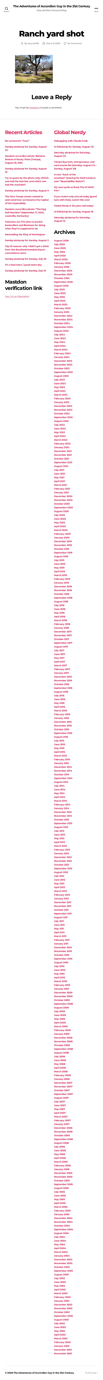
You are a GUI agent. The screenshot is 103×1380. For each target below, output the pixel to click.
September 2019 (63, 552)
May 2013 (59, 838)
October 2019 (61, 549)
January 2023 (61, 402)
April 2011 (59, 932)
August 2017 (61, 646)
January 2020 (61, 537)
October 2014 (61, 774)
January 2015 (61, 763)
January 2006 (61, 1169)
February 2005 (62, 1210)
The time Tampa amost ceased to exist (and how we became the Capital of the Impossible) (26, 200)
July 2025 (59, 289)
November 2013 (63, 816)
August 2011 (61, 917)
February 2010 (62, 985)
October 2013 (61, 819)
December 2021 (63, 451)
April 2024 (60, 346)
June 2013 (59, 834)
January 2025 (61, 312)
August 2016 (61, 691)
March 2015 (60, 755)
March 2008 (61, 1071)
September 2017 (63, 643)
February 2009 (62, 1030)
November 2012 (63, 861)
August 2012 (61, 872)
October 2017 (61, 639)
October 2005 (62, 1180)
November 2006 (63, 1131)
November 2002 (63, 1308)
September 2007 (63, 1094)
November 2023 (63, 364)
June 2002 (60, 1327)
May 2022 (59, 432)
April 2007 (60, 1113)
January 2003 (61, 1301)
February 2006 (62, 1165)
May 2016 (59, 703)
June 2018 (59, 609)
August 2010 (61, 962)
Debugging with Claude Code (71, 140)
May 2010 (59, 973)
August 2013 (61, 827)
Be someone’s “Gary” (17, 140)
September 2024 (63, 327)
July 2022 (59, 424)
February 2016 (62, 714)
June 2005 (60, 1195)
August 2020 (61, 511)
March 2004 (61, 1252)
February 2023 (62, 398)
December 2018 (63, 586)
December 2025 (63, 270)
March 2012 (60, 891)
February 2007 (62, 1120)
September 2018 (63, 597)
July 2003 (59, 1278)
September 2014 (63, 778)
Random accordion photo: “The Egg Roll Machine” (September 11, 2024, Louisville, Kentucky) (25, 212)
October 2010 (61, 955)
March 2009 (60, 1026)
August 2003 (61, 1274)
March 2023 (60, 394)
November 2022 (63, 409)
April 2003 (60, 1289)
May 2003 (59, 1285)
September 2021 (63, 462)
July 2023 (59, 379)
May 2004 (59, 1244)
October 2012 (61, 864)
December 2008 (63, 1037)
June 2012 (59, 879)
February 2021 (62, 488)
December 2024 (63, 315)
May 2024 (59, 342)
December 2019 (63, 541)
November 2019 (63, 545)
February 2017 (62, 669)
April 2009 (60, 1022)
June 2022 (60, 428)
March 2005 (60, 1207)
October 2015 (61, 729)
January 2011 (61, 943)
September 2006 (63, 1139)
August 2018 (61, 601)
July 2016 (59, 695)
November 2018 (63, 590)
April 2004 (60, 1248)
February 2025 (62, 308)
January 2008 (62, 1079)
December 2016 (63, 676)
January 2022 (61, 447)
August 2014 (61, 782)
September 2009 (63, 1004)
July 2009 (59, 1011)
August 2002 (61, 1319)
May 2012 (59, 883)
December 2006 (63, 1128)
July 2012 (59, 876)
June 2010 (59, 970)
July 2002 (59, 1323)
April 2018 (59, 616)
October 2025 (62, 278)
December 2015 (63, 722)
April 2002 (60, 1334)
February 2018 (62, 624)
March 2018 (60, 620)
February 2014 (62, 804)
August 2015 (61, 737)
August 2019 (61, 556)
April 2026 (59, 255)
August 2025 (61, 285)
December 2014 (63, 767)
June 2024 (60, 338)
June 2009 (60, 1015)
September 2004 (63, 1229)
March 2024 (60, 349)
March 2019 (60, 575)
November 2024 (63, 319)
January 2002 (61, 1346)
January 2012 (61, 898)
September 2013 (63, 823)
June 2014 (59, 789)
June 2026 (60, 248)
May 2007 (59, 1109)
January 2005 (61, 1214)
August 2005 (61, 1188)
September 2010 (63, 958)
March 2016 (60, 710)
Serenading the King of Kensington (25, 234)
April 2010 (59, 977)
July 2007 (59, 1101)
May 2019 (59, 567)
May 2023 (59, 387)
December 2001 (63, 1349)
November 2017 (63, 635)
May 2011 (59, 928)
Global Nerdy (70, 132)
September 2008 (63, 1049)
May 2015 (59, 748)
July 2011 (59, 921)
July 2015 (59, 740)
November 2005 (63, 1176)
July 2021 (59, 470)
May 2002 (59, 1331)
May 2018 (59, 612)
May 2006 (59, 1154)
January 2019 (61, 582)
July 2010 (59, 966)
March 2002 (60, 1338)
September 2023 (63, 372)
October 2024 (62, 323)
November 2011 (62, 906)
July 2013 (59, 831)
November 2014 (63, 770)
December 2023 (63, 361)
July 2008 (59, 1056)
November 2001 (63, 1353)
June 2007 (60, 1105)
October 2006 (62, 1135)
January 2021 (61, 492)
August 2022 (61, 421)
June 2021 (59, 473)
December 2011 (62, 902)
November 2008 (63, 1041)
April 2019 (59, 571)
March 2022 (60, 440)
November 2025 (63, 274)
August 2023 (61, 376)
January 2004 (62, 1255)
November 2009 (63, 996)
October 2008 (62, 1045)
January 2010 (61, 988)
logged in (35, 107)
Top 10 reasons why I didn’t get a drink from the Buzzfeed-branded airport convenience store (27, 249)
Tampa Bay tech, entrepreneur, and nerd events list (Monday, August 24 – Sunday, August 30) (75, 165)
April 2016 (59, 706)
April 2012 (59, 887)
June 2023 (60, 383)
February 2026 (62, 263)
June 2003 (60, 1282)
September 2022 (63, 417)
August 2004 (61, 1233)
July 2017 (59, 650)
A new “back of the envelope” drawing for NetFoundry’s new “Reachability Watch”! (75, 178)
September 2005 (63, 1184)
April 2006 (60, 1158)
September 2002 (63, 1316)
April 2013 (59, 842)
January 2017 (61, 673)
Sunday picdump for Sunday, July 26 (25, 259)
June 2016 (59, 699)
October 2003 (62, 1267)
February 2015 (62, 759)
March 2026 (60, 259)
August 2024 (61, 330)
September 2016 (63, 688)
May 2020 (59, 522)
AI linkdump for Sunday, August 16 (73, 211)
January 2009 (61, 1034)
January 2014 (61, 808)
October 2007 (62, 1090)
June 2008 (60, 1060)
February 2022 (62, 443)
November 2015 (63, 725)
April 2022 (59, 436)
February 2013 (62, 849)
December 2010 (63, 947)
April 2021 (59, 481)
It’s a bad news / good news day (23, 264)
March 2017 (60, 665)
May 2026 (59, 252)
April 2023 (59, 391)
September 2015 (63, 733)
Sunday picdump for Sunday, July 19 (25, 270)
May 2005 (59, 1199)
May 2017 (59, 658)
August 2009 (61, 1007)
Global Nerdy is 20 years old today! (73, 205)
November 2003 (63, 1263)
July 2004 (59, 1237)
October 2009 (62, 1000)
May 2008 (59, 1064)
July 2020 (59, 515)
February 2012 (62, 894)
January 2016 (61, 718)
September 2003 (63, 1270)
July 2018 (59, 605)
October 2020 (62, 503)
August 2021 (61, 466)
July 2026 (59, 244)
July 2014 (59, 785)
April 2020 (60, 526)
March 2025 (60, 304)
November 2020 (63, 500)
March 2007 (60, 1116)
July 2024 (59, 334)
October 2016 (61, 684)
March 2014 (60, 800)
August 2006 (61, 1143)
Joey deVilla (33, 43)
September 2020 (63, 507)
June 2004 (60, 1240)
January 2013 (61, 853)
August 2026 (61, 240)
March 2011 (60, 936)
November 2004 (63, 1222)
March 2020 (60, 530)
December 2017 (63, 631)
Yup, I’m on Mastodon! (17, 296)
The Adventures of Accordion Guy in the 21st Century (51, 6)
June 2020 (60, 518)
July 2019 (59, 560)
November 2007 (63, 1086)
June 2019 (59, 564)
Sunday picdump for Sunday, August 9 (27, 190)
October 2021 (61, 458)
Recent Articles (23, 132)
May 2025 (59, 297)
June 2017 (59, 654)
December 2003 (63, 1259)
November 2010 (63, 951)
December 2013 (63, 812)
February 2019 (62, 579)
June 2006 (60, 1150)
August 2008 (61, 1052)
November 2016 (63, 680)
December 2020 (63, 496)
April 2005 (60, 1203)
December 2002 (63, 1304)
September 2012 (63, 868)
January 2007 (61, 1124)
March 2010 (60, 981)
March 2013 (60, 846)
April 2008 (60, 1067)
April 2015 (59, 752)
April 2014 (59, 797)
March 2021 (60, 485)
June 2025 (60, 293)
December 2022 (63, 406)
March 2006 (60, 1161)
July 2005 (59, 1192)
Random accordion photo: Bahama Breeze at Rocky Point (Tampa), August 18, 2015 (25, 159)
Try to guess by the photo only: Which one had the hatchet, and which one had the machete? (27, 181)
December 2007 (63, 1082)
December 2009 (63, 992)
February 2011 (62, 940)
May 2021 (59, 477)
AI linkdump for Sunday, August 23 (74, 146)
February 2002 (62, 1342)
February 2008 (62, 1075)
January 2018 (61, 628)
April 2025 (59, 300)
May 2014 (59, 793)
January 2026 (61, 267)
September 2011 (63, 913)
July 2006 (59, 1146)
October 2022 (62, 413)
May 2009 (59, 1019)
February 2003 (62, 1297)
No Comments (74, 43)
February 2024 (62, 353)
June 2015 (59, 744)
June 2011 (59, 925)
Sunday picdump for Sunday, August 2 (27, 240)
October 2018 (61, 594)
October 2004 (62, 1225)
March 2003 (60, 1293)
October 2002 (62, 1312)
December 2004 (63, 1218)
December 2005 (63, 1173)
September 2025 (63, 282)
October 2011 (61, 910)
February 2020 (62, 534)
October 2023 (62, 368)
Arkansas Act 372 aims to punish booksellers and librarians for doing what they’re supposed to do (25, 225)
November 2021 (63, 455)
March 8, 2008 (53, 43)
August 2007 (61, 1098)
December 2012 (63, 857)
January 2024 (61, 357)
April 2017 (59, 661)
